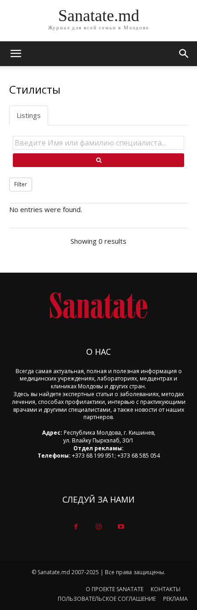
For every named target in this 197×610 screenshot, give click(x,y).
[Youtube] (121, 527)
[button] (184, 53)
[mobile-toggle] (15, 53)
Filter (20, 184)
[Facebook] (76, 527)
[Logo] (98, 305)
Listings (28, 115)
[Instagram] (98, 527)
